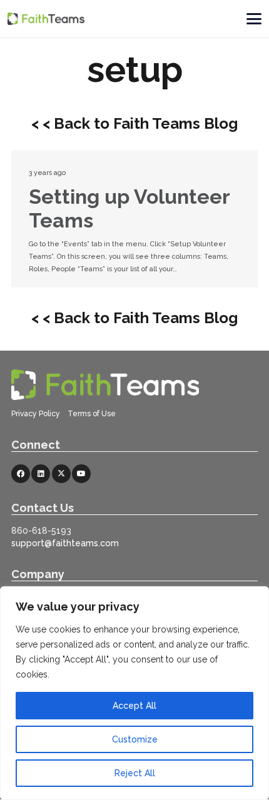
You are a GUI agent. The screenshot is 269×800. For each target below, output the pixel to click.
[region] (134, 693)
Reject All (134, 773)
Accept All (134, 706)
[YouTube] (81, 473)
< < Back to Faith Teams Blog (134, 123)
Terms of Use (92, 413)
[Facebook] (20, 473)
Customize (135, 739)
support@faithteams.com (65, 543)
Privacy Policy (36, 413)
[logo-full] (46, 18)
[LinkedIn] (40, 473)
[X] (61, 473)
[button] (253, 18)
